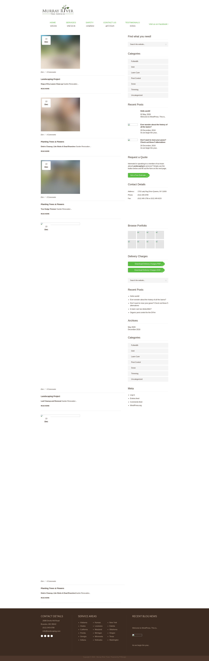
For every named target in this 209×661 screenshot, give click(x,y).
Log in (132, 395)
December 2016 (134, 329)
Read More (45, 89)
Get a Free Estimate (138, 175)
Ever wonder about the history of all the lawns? (148, 300)
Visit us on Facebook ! (158, 24)
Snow (133, 84)
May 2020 (132, 327)
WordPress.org (136, 405)
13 (46, 40)
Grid (132, 67)
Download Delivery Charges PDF (147, 264)
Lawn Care (135, 73)
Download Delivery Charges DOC (147, 270)
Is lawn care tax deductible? (141, 309)
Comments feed (136, 402)
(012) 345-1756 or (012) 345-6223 (149, 198)
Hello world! (145, 111)
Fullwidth (134, 61)
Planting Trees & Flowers (52, 142)
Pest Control (136, 78)
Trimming (134, 90)
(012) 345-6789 (143, 195)
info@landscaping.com (51, 631)
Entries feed (134, 398)
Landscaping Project (50, 79)
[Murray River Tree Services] (59, 10)
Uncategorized (136, 95)
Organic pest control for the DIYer (143, 312)
